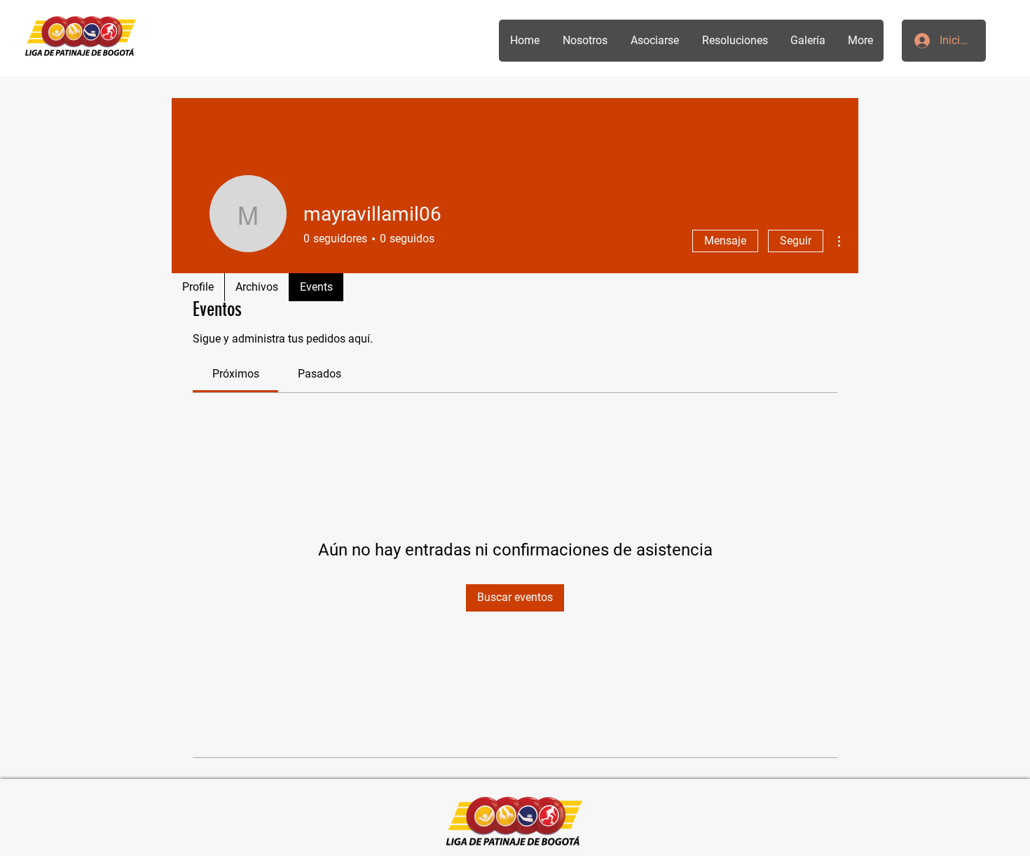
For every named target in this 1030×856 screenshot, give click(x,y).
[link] (235, 373)
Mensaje (725, 240)
